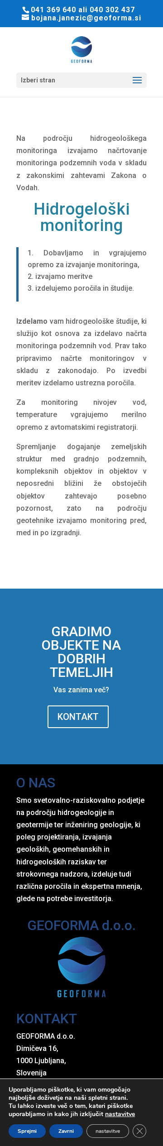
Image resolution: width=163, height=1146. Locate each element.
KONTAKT (78, 716)
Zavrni (66, 1131)
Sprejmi (27, 1131)
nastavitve (120, 1114)
